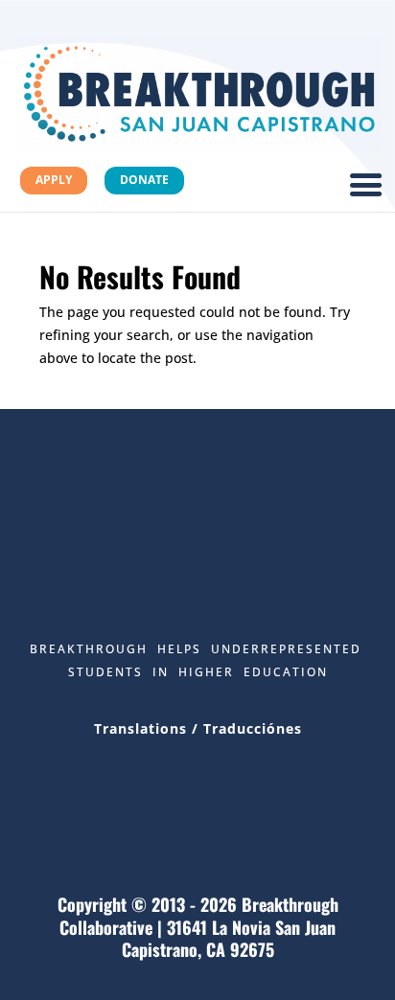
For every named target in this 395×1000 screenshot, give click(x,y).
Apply (53, 179)
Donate (144, 179)
